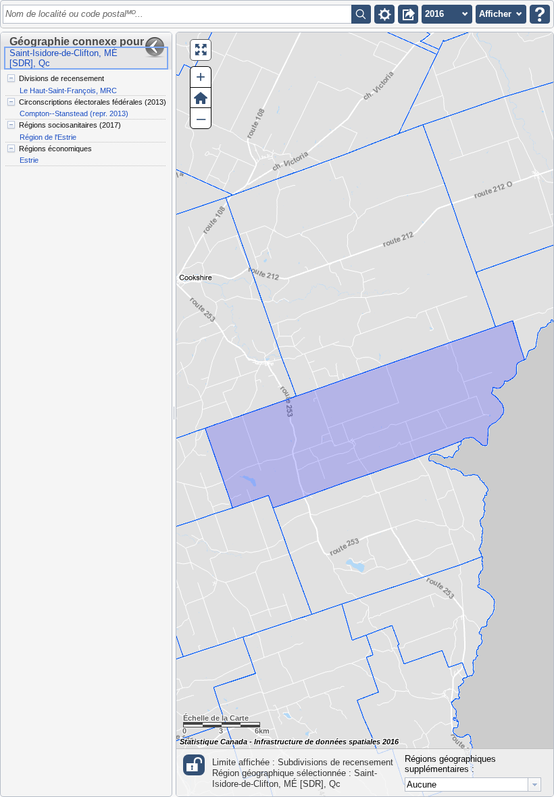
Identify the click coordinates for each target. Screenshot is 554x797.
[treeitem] (85, 84)
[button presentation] (534, 784)
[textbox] (179, 14)
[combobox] (473, 784)
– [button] (201, 118)
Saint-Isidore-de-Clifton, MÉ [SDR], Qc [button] (63, 58)
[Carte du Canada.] (364, 414)
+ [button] (200, 77)
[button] (384, 14)
